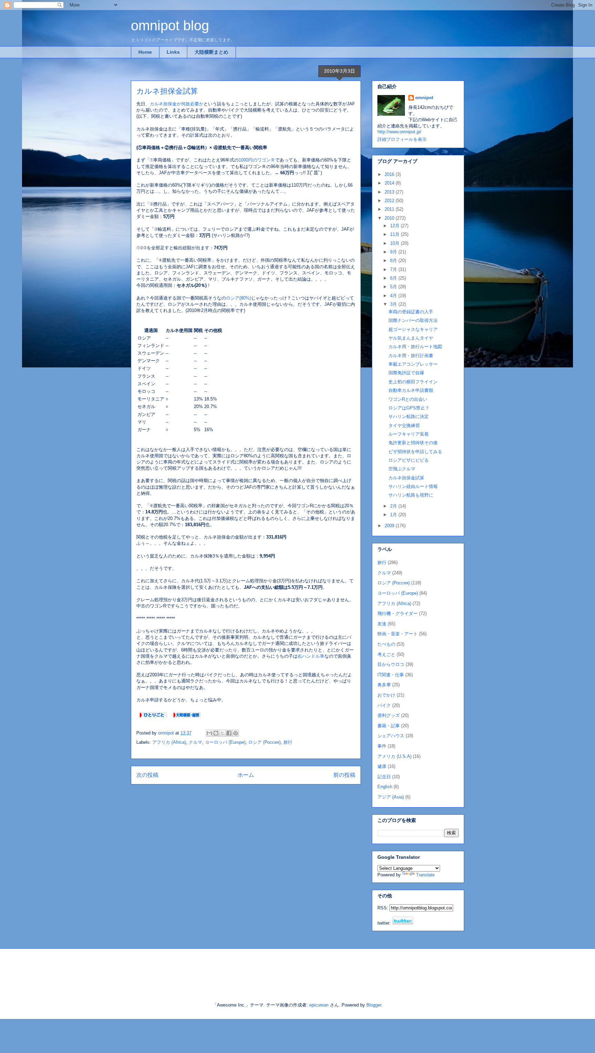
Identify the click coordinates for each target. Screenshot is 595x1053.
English (384, 786)
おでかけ (386, 695)
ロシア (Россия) (264, 742)
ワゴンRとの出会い (407, 399)
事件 (381, 746)
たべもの (386, 644)
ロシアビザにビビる (408, 460)
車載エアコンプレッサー (413, 364)
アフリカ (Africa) (169, 742)
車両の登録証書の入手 (410, 311)
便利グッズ (388, 715)
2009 (390, 525)
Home (145, 52)
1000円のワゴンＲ (257, 160)
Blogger (373, 1005)
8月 (394, 260)
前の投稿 (344, 775)
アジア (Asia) (390, 797)
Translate (425, 874)
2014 (390, 183)
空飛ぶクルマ (401, 468)
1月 (394, 514)
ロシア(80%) (238, 298)
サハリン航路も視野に (410, 495)
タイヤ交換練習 (404, 425)
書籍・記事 (388, 725)
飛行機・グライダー (397, 613)
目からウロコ (390, 664)
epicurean (318, 1005)
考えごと (386, 654)
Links (173, 52)
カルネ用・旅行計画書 (410, 355)
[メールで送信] (209, 733)
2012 (390, 200)
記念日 (384, 776)
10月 (395, 243)
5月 (394, 286)
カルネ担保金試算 (406, 477)
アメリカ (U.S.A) (394, 756)
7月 (394, 269)
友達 (381, 623)
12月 (395, 225)
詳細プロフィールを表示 (402, 139)
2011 (390, 209)
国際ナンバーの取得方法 (413, 320)
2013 (390, 192)
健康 (381, 766)
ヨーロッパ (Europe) (225, 742)
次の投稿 (147, 775)
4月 (394, 295)
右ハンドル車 (311, 656)
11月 (395, 234)
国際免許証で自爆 (406, 372)
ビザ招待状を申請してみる (415, 451)
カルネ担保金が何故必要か (176, 103)
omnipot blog (170, 25)
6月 (394, 278)
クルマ (195, 742)
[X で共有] (222, 733)
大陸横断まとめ (211, 52)
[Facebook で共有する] (229, 733)
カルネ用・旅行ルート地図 (415, 346)
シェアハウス (390, 735)
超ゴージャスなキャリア (413, 329)
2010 (390, 218)
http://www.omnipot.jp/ (399, 131)
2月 (394, 506)
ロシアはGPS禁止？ (408, 407)
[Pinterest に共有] (235, 733)
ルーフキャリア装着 (408, 434)
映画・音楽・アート (397, 633)
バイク (384, 705)
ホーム (246, 775)
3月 (394, 304)
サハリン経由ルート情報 (413, 486)
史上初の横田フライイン (413, 381)
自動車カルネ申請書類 (410, 390)
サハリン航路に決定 (408, 416)
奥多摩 (384, 684)
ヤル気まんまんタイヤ (410, 338)
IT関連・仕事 (390, 674)
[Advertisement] (211, 969)
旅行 (287, 742)
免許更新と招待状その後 (413, 442)
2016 (390, 174)
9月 (394, 251)
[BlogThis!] (215, 733)
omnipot (424, 97)
